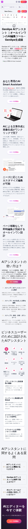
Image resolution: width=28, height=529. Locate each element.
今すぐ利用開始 (14, 282)
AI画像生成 (18, 48)
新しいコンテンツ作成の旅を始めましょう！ (14, 515)
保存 (19, 11)
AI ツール (10, 88)
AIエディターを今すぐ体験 (14, 508)
